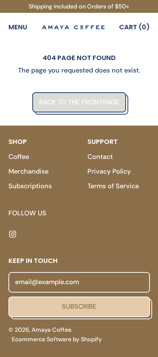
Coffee (18, 156)
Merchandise (28, 171)
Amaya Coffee (51, 330)
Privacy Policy (109, 171)
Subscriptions (30, 186)
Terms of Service (113, 186)
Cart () (134, 28)
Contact (100, 156)
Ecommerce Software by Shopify (57, 339)
